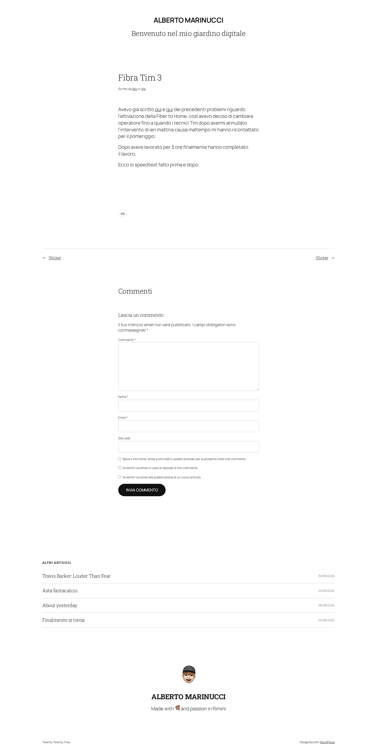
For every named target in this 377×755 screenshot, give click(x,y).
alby (135, 89)
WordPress (327, 742)
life (143, 89)
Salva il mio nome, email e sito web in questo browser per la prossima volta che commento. (184, 459)
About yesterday (59, 605)
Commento (127, 340)
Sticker (55, 257)
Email (123, 417)
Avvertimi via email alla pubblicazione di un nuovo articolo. (162, 477)
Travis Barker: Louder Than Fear (76, 576)
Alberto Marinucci (188, 20)
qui (158, 109)
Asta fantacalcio (59, 590)
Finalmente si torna (63, 620)
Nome (123, 396)
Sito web (124, 438)
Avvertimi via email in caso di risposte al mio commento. (160, 468)
